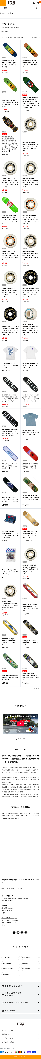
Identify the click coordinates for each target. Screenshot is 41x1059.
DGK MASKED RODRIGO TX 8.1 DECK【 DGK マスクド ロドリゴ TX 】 (10, 678)
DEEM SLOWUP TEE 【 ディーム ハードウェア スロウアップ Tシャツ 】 (10, 365)
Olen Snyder (6, 974)
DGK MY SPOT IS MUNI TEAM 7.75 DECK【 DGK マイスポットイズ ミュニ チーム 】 (10, 641)
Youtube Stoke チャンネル (9, 922)
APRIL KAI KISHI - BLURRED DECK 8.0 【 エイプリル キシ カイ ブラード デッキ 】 (30, 466)
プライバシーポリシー (9, 1042)
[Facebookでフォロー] (14, 932)
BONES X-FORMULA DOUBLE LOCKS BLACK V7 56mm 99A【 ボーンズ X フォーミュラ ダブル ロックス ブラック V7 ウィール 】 (30, 292)
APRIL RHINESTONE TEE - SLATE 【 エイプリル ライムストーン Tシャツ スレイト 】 (30, 433)
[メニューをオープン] (3, 3)
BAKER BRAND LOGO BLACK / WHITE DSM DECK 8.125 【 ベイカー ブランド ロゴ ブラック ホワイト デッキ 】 (10, 398)
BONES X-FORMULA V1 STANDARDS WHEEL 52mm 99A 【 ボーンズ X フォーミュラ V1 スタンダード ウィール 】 (30, 256)
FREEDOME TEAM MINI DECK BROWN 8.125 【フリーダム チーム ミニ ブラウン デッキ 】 (30, 64)
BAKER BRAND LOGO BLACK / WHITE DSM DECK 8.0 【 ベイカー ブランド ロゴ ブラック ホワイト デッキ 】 (30, 398)
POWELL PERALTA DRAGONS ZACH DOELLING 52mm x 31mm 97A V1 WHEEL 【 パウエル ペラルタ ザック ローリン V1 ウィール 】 (30, 330)
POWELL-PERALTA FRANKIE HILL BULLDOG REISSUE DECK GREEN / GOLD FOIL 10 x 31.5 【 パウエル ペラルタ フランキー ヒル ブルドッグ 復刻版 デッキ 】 (30, 102)
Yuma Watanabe (26, 957)
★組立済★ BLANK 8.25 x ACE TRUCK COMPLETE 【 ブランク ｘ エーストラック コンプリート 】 (30, 534)
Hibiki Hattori (6, 957)
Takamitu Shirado (7, 963)
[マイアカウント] (34, 3)
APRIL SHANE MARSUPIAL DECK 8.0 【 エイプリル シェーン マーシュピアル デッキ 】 (30, 498)
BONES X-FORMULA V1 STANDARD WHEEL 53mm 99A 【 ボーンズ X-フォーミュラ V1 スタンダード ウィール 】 (10, 605)
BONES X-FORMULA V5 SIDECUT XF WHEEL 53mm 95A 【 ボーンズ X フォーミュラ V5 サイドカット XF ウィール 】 (10, 183)
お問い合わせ (6, 1034)
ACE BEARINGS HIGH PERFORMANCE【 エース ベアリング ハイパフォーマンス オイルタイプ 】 (10, 534)
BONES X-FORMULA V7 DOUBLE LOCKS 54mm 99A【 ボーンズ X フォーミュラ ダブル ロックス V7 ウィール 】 (30, 146)
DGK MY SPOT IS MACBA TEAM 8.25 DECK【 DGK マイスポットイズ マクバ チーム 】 (30, 607)
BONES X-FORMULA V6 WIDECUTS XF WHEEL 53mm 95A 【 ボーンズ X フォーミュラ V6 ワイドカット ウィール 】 (30, 219)
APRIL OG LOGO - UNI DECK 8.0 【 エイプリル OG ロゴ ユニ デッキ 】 (10, 466)
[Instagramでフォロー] (21, 934)
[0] (38, 3)
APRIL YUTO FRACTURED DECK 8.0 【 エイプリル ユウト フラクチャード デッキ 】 (10, 499)
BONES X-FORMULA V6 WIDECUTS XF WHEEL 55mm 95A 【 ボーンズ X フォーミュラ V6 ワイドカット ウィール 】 (10, 256)
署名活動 (19, 787)
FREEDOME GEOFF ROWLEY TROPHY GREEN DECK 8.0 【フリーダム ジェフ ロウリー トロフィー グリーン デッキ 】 (10, 219)
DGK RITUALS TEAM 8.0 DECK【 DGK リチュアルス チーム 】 (30, 642)
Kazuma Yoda (26, 968)
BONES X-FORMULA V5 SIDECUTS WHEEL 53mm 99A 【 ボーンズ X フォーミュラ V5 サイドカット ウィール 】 (30, 569)
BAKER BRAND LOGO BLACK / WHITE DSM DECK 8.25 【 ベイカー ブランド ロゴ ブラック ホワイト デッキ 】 (10, 432)
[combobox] (18, 8)
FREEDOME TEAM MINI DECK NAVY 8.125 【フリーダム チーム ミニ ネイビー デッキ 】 (10, 64)
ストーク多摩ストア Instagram (10, 920)
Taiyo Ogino (25, 963)
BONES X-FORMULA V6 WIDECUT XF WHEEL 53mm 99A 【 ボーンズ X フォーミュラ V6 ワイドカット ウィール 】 (10, 292)
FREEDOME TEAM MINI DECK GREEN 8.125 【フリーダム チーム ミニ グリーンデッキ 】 (10, 103)
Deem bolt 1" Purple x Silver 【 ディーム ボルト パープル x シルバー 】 (10, 572)
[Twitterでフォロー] (18, 932)
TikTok (3, 925)
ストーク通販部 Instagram (9, 918)
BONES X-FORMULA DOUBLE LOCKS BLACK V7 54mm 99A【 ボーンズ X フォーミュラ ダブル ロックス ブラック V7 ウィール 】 (10, 331)
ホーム (2, 13)
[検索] (36, 8)
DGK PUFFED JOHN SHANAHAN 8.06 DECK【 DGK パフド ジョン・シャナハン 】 (30, 677)
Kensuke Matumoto (8, 968)
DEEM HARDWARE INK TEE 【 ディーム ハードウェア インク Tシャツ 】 (30, 365)
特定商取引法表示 (7, 1038)
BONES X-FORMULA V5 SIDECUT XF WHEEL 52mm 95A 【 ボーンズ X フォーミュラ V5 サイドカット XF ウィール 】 (30, 183)
